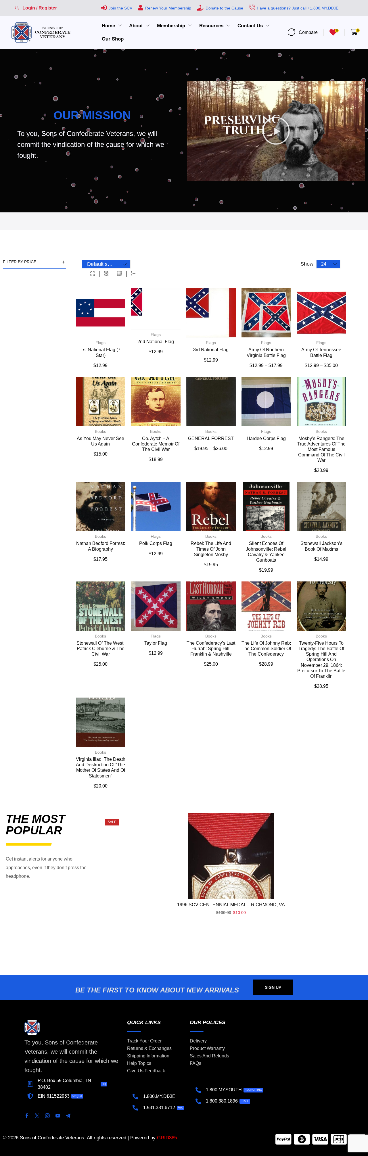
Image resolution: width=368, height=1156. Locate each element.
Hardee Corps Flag (266, 438)
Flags (100, 342)
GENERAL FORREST (211, 438)
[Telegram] (68, 1115)
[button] (35, 8)
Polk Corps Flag (155, 543)
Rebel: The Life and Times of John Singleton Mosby (211, 549)
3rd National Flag (211, 349)
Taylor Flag (155, 643)
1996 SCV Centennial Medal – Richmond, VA (231, 904)
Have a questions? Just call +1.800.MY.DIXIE (297, 8)
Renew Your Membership (168, 8)
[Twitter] (37, 1115)
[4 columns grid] (119, 273)
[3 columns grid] (106, 273)
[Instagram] (47, 1115)
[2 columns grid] (92, 273)
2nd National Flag (155, 341)
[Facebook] (26, 1115)
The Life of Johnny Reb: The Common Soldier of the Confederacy (266, 648)
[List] (133, 273)
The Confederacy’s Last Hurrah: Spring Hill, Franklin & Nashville (211, 648)
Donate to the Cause (224, 8)
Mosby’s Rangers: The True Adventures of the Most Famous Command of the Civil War (321, 449)
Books (100, 431)
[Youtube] (57, 1115)
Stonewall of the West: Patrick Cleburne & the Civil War (100, 648)
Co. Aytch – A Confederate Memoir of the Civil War (155, 444)
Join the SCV (120, 8)
